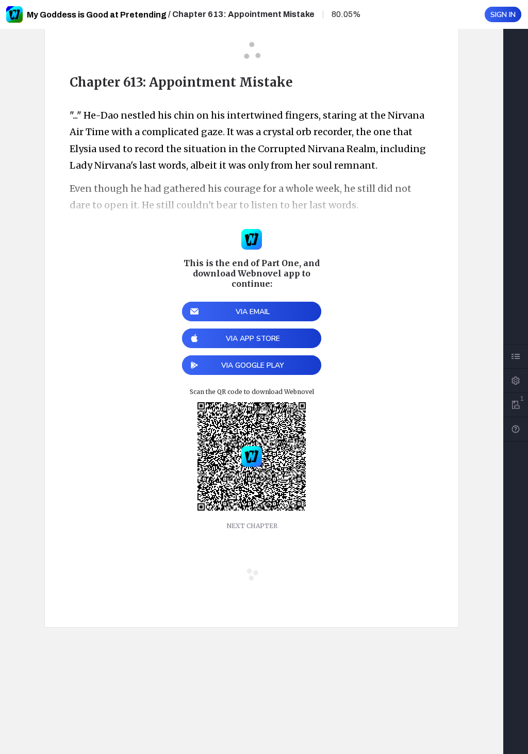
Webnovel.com (14, 14)
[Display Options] (515, 380)
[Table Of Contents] (515, 356)
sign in (503, 15)
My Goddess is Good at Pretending (97, 14)
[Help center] (515, 429)
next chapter (251, 526)
